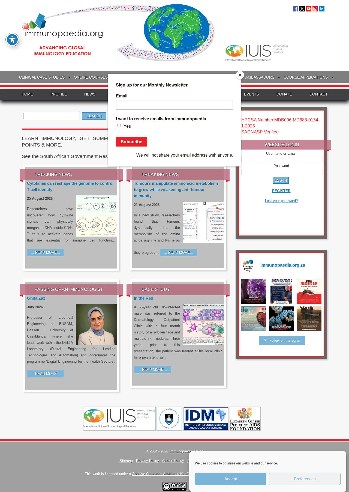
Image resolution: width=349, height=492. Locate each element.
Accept (230, 478)
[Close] (240, 75)
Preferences (305, 478)
